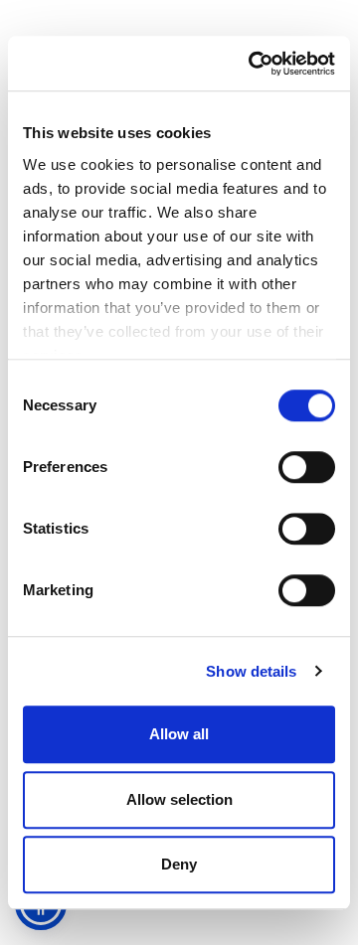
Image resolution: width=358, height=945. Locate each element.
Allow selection (179, 799)
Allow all (179, 733)
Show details (251, 671)
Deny (179, 864)
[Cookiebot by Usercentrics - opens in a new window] (252, 64)
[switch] (306, 467)
